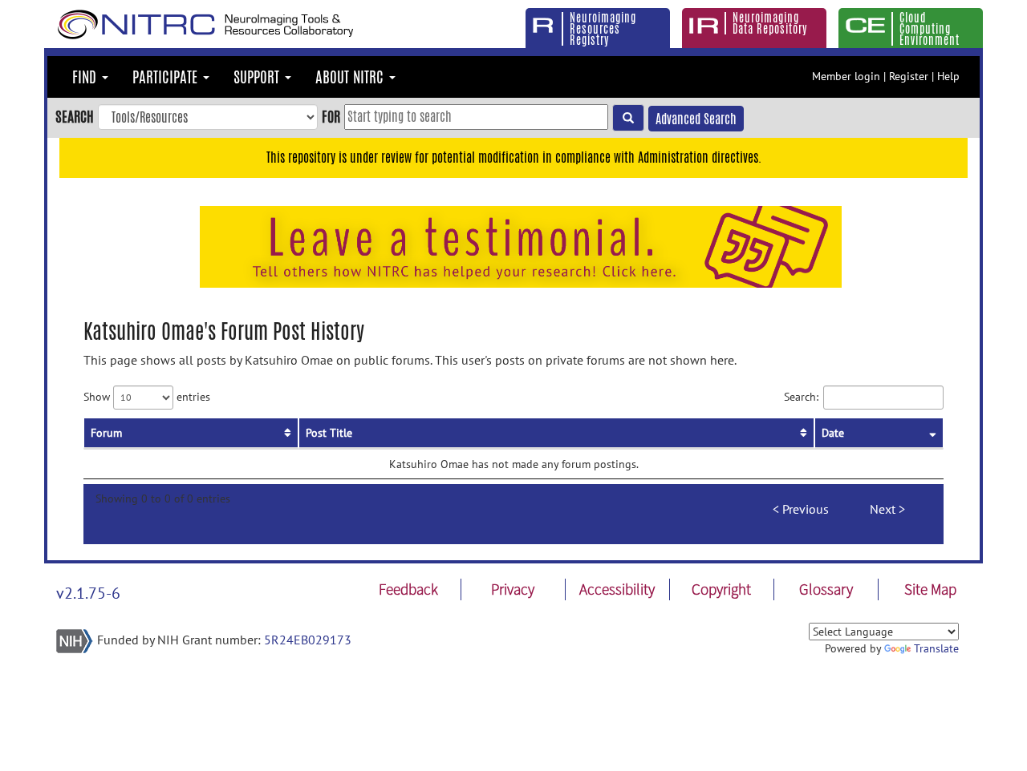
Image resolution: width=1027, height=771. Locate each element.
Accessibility (617, 589)
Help (948, 76)
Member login (846, 76)
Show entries (146, 396)
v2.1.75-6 (88, 593)
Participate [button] (166, 77)
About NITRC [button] (351, 77)
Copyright (721, 589)
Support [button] (258, 77)
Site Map (930, 589)
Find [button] (86, 77)
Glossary (826, 589)
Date (833, 433)
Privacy (512, 589)
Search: (801, 396)
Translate (936, 648)
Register (908, 76)
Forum (106, 433)
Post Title (329, 433)
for (331, 116)
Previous (805, 509)
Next (882, 509)
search (74, 116)
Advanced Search (696, 119)
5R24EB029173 (307, 640)
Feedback (408, 589)
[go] (628, 117)
